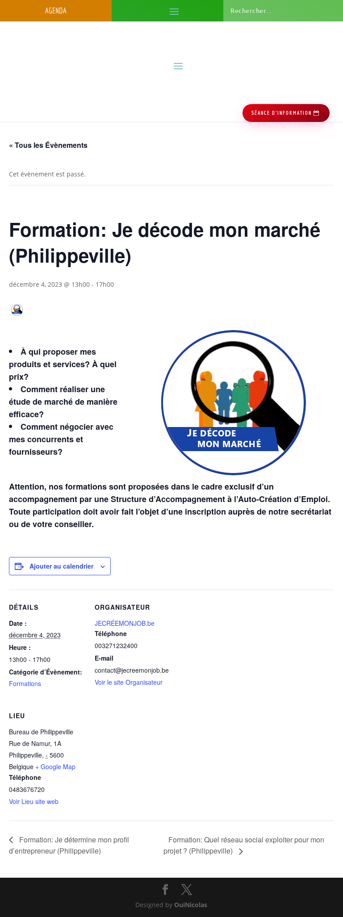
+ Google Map (55, 766)
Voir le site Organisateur (129, 682)
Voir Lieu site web (34, 801)
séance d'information (281, 113)
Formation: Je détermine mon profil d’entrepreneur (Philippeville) (69, 845)
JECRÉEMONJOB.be (125, 623)
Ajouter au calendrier (61, 565)
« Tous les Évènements (48, 145)
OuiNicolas (190, 904)
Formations (25, 683)
